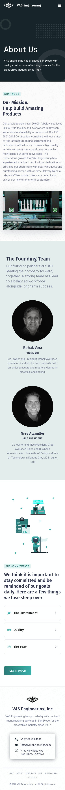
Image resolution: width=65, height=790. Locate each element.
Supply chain (51, 773)
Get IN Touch (17, 670)
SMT (40, 773)
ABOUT (19, 773)
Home (11, 773)
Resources (30, 773)
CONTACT (32, 778)
